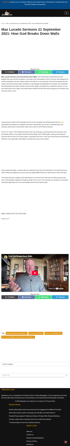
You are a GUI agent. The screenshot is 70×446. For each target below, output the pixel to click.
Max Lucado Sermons (36, 333)
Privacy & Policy (31, 441)
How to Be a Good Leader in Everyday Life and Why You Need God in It (32, 413)
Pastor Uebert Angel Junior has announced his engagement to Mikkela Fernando (35, 409)
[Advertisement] (35, 54)
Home (3, 23)
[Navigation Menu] (66, 13)
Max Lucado (5, 77)
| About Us (33, 401)
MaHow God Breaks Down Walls (17, 333)
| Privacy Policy (50, 401)
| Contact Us (41, 401)
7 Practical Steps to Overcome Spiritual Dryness (24, 422)
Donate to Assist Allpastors (35, 438)
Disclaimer (29, 444)
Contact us (29, 434)
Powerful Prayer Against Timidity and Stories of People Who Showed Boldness (34, 416)
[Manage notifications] (65, 442)
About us (29, 431)
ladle (62, 122)
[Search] (67, 375)
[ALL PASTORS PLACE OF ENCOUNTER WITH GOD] (6, 13)
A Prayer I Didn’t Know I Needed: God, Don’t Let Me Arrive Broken (30, 419)
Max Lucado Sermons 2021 (53, 333)
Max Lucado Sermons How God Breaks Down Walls (18, 337)
